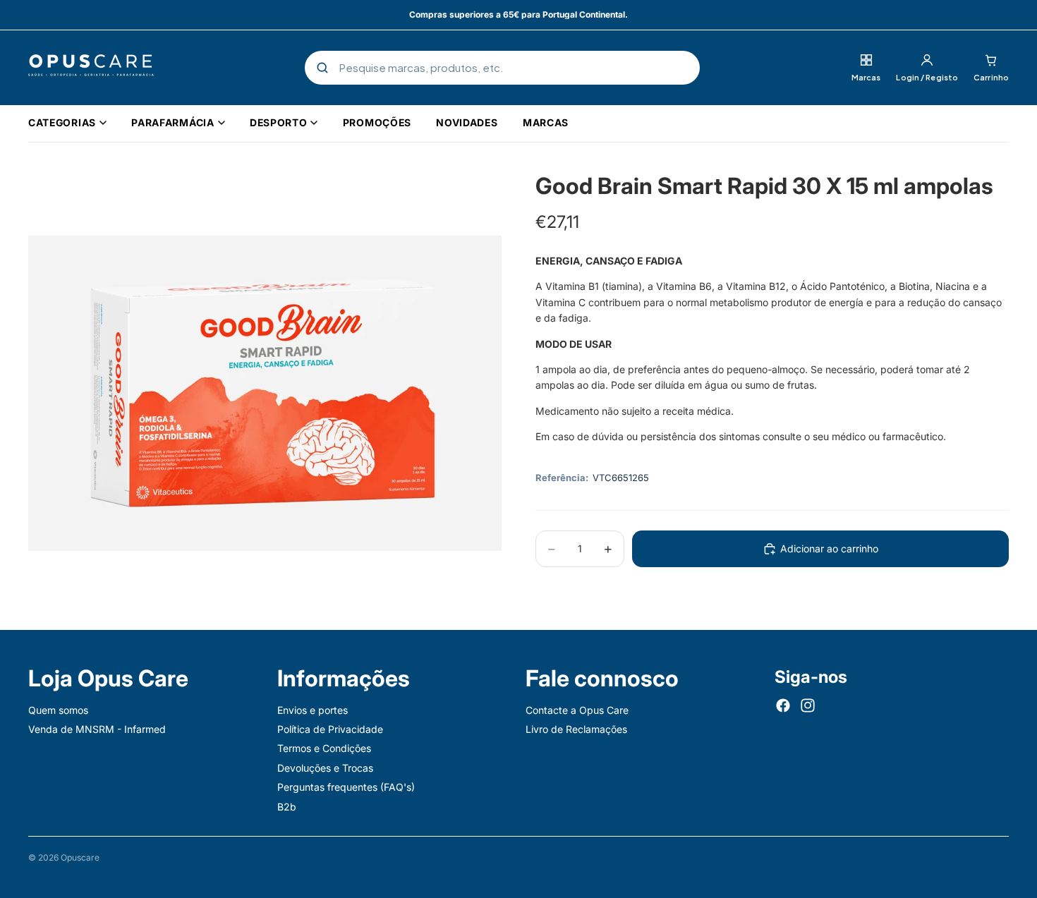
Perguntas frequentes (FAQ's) (346, 787)
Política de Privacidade (330, 729)
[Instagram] (807, 705)
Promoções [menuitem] (377, 122)
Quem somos (58, 710)
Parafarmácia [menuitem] (172, 122)
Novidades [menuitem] (466, 122)
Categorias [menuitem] (62, 122)
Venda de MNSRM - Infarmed (97, 729)
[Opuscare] (91, 67)
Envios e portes (312, 710)
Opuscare (80, 857)
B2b (286, 807)
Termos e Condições (324, 749)
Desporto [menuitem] (279, 122)
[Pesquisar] (322, 68)
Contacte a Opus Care (577, 710)
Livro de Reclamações (576, 729)
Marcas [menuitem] (546, 122)
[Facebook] (783, 705)
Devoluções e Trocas (325, 768)
